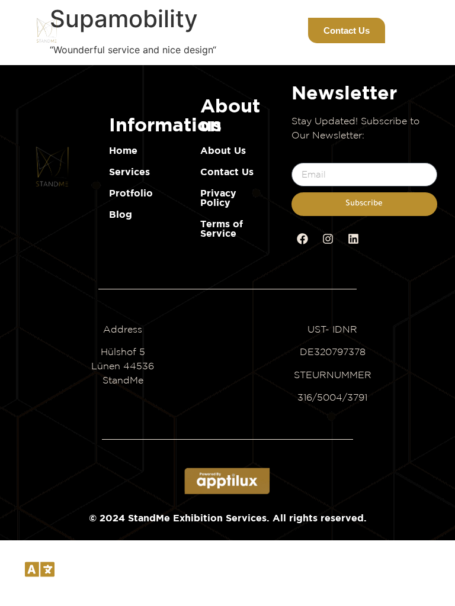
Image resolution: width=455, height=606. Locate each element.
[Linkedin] (353, 239)
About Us (223, 150)
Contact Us (227, 171)
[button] (286, 30)
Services (129, 171)
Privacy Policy (218, 198)
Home (123, 150)
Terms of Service (221, 228)
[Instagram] (328, 239)
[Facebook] (302, 239)
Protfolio (131, 193)
